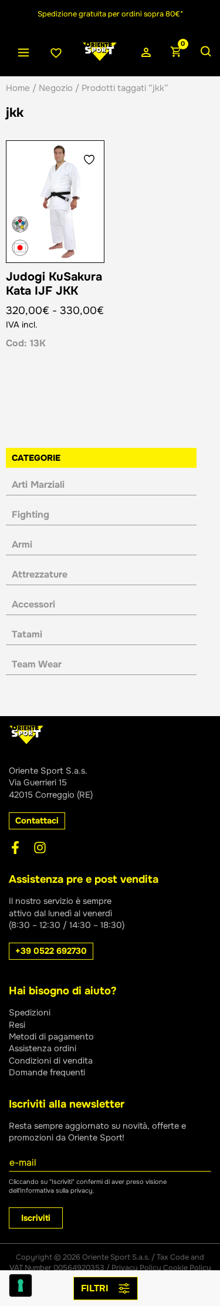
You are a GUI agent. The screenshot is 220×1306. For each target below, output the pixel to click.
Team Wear (37, 664)
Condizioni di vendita (51, 1060)
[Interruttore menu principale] (23, 53)
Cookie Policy (187, 1268)
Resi (17, 1025)
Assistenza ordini (42, 1048)
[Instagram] (39, 847)
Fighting (30, 514)
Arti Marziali (38, 484)
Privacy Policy (136, 1268)
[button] (37, 820)
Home (18, 88)
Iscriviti (35, 1218)
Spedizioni (29, 1012)
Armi (22, 544)
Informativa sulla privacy (56, 1190)
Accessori (33, 604)
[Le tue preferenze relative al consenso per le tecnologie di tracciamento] (20, 1285)
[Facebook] (15, 847)
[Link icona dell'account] (146, 53)
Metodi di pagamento (51, 1036)
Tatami (27, 634)
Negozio (56, 88)
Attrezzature (39, 574)
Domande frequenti (47, 1072)
